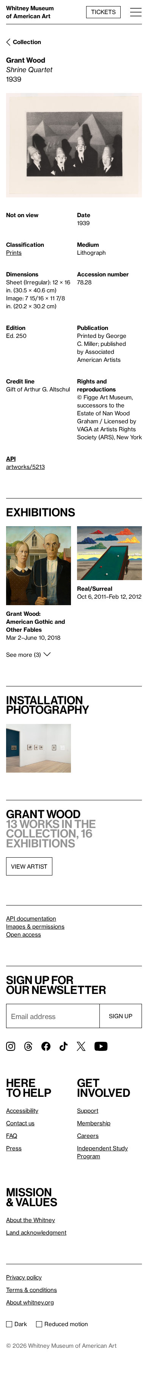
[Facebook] (46, 1046)
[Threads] (28, 1046)
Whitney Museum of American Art (30, 12)
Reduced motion (66, 1323)
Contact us (20, 1123)
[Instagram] (11, 1046)
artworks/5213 (25, 466)
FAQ (11, 1135)
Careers (88, 1135)
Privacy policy (24, 1277)
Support (87, 1110)
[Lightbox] (74, 145)
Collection (27, 41)
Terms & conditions (31, 1289)
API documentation (31, 918)
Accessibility (22, 1110)
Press (14, 1148)
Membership (93, 1123)
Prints (14, 252)
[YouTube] (101, 1046)
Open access (23, 934)
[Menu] (135, 12)
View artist (29, 866)
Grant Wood (25, 60)
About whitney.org (30, 1302)
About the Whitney (30, 1219)
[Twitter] (81, 1046)
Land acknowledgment (36, 1232)
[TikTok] (63, 1046)
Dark (20, 1323)
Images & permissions (35, 926)
